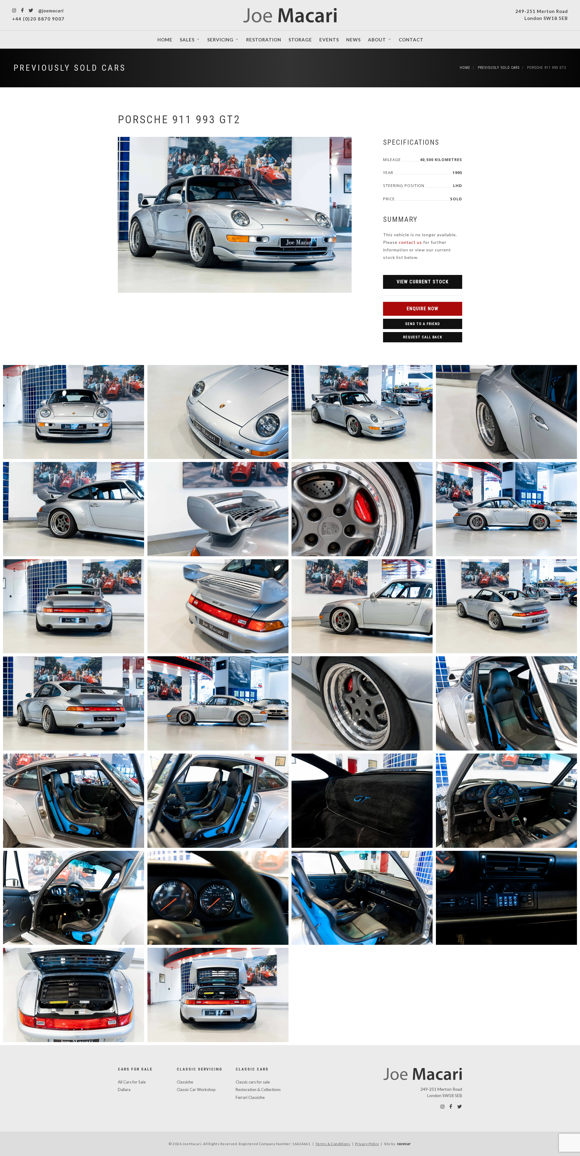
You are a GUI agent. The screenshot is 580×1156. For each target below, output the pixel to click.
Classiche (185, 1082)
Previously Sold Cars (70, 68)
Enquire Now (422, 309)
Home (465, 68)
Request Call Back (422, 337)
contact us (410, 242)
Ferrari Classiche (250, 1097)
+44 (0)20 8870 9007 (38, 18)
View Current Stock (423, 282)
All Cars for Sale (132, 1082)
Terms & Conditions (332, 1143)
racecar (404, 1143)
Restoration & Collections (258, 1089)
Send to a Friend (422, 324)
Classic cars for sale (253, 1082)
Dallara (124, 1089)
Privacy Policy (367, 1143)
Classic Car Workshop (196, 1089)
